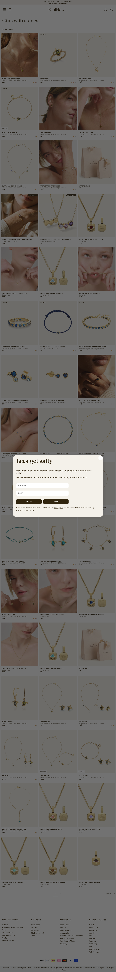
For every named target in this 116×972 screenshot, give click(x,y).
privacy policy (58, 508)
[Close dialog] (100, 458)
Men (56, 502)
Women (29, 502)
